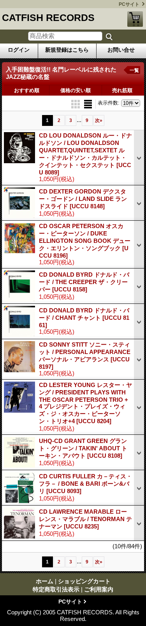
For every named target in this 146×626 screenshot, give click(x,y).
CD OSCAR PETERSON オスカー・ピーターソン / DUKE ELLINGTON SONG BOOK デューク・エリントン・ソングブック (84, 241)
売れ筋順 (122, 90)
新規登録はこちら (67, 50)
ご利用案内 (98, 589)
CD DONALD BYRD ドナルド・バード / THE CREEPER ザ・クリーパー (84, 282)
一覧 (134, 70)
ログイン (19, 50)
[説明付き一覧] (88, 103)
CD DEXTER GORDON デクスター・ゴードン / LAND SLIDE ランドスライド (83, 198)
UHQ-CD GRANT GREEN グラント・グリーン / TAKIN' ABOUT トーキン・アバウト (83, 448)
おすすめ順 (26, 90)
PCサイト (129, 4)
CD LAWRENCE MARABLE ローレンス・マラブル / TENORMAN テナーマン (85, 519)
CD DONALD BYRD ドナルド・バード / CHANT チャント (84, 317)
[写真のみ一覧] (76, 103)
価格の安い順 (75, 90)
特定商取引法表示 (56, 589)
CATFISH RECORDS (48, 17)
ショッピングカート (135, 19)
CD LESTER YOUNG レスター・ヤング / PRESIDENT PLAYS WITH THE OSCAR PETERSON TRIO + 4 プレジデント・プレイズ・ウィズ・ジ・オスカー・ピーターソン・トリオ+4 (85, 403)
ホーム (44, 581)
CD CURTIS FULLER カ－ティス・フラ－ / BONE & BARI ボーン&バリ (85, 483)
